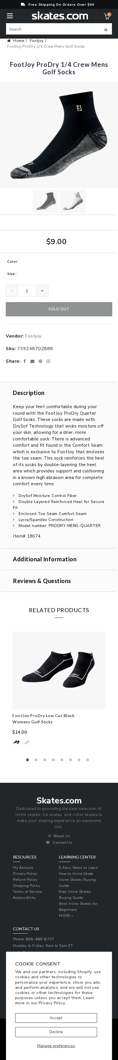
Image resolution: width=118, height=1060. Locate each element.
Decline (56, 1032)
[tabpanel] (59, 692)
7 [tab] (80, 761)
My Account (23, 867)
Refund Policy (25, 879)
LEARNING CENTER (77, 857)
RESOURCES (24, 857)
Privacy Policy (52, 1003)
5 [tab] (63, 761)
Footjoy (37, 40)
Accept (56, 1018)
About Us (62, 835)
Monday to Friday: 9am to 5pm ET (43, 945)
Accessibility (24, 897)
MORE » (66, 915)
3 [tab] (46, 761)
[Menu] (10, 15)
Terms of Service (27, 891)
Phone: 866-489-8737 (33, 939)
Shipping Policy (26, 885)
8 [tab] (89, 761)
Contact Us (62, 842)
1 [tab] (29, 761)
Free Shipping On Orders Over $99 (61, 4)
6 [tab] (72, 761)
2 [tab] (37, 761)
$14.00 (19, 732)
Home (18, 40)
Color (12, 261)
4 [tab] (55, 761)
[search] (59, 29)
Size (11, 274)
